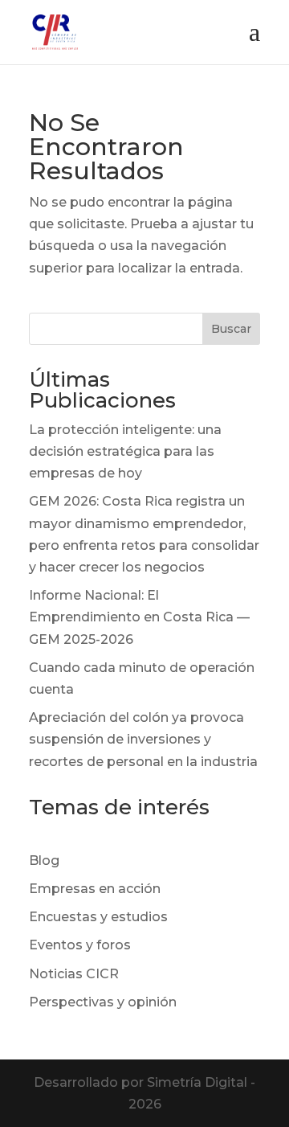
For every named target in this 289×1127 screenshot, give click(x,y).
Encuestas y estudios (98, 916)
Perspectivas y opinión (103, 1002)
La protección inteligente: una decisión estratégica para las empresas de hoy (125, 451)
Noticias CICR (74, 974)
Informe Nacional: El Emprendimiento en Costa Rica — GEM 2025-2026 (139, 617)
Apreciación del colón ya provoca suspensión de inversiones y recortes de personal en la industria (143, 739)
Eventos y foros (80, 945)
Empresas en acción (95, 888)
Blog (44, 860)
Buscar (231, 329)
